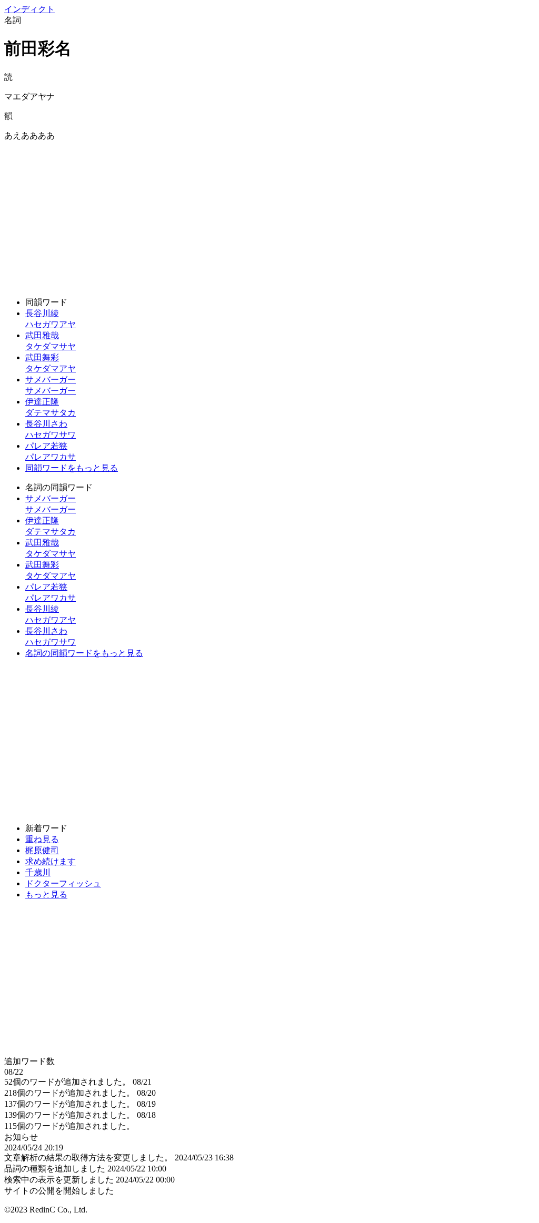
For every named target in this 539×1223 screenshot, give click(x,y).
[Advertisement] (269, 215)
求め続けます (50, 861)
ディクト (29, 9)
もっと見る (46, 894)
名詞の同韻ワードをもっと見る (84, 653)
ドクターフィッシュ (63, 883)
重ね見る (42, 839)
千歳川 (38, 872)
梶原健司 (42, 850)
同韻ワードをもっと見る (71, 467)
